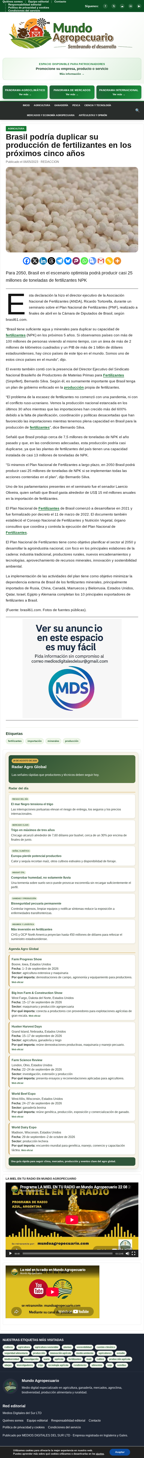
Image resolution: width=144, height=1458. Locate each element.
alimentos (97, 1365)
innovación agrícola (60, 1353)
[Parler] (76, 261)
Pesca (76, 105)
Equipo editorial (38, 1)
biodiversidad (11, 1359)
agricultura (24, 1347)
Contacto (60, 1)
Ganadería (61, 105)
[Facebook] (26, 261)
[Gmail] (101, 261)
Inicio (26, 105)
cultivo (100, 1359)
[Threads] (51, 261)
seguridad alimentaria (16, 1353)
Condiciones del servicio (24, 10)
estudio (121, 1353)
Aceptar (119, 1452)
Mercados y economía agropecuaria (51, 115)
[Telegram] (59, 261)
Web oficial (17, 982)
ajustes (100, 1454)
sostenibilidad (84, 1347)
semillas (121, 1365)
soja (109, 1365)
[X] (35, 261)
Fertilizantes (113, 375)
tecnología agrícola (58, 1365)
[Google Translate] (92, 261)
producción (74, 387)
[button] (25, 92)
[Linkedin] (43, 261)
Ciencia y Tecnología (97, 105)
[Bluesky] (68, 261)
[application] (72, 1219)
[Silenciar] (127, 1253)
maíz (89, 1359)
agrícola (59, 1359)
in (131, 6)
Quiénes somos (13, 1)
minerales (53, 741)
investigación (31, 1359)
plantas (67, 1347)
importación (35, 741)
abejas (8, 1365)
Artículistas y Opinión (93, 115)
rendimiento (80, 1365)
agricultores (105, 1353)
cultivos (8, 1347)
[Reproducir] (10, 1253)
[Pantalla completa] (133, 1253)
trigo (40, 1365)
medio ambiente (84, 1353)
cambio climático (106, 1347)
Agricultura (42, 105)
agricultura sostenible (46, 1347)
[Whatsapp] (84, 261)
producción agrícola (119, 1359)
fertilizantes (16, 335)
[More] (117, 261)
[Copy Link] (109, 261)
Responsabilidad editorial (24, 4)
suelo (47, 1359)
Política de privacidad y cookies (28, 7)
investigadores (25, 1365)
